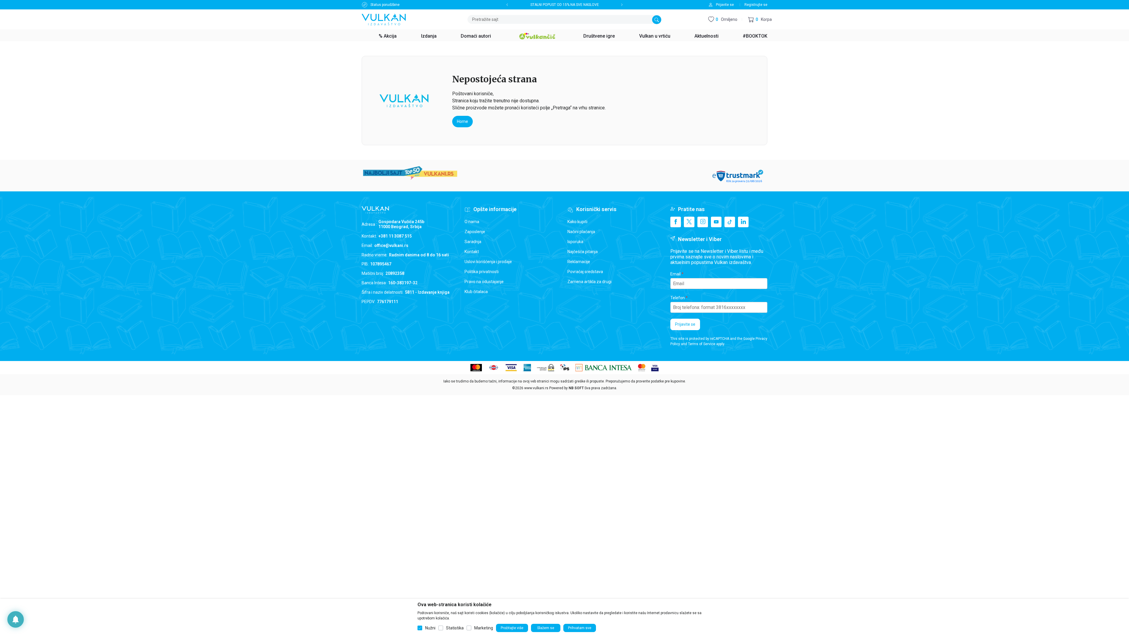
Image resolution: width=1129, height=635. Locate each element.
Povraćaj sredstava (585, 271)
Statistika (455, 628)
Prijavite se (685, 324)
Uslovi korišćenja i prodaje (488, 261)
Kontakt (472, 251)
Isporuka (575, 241)
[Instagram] (702, 222)
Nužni (430, 628)
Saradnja (473, 241)
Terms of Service (701, 344)
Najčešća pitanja (582, 251)
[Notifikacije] (15, 619)
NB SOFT (576, 388)
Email (675, 274)
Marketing (483, 628)
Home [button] (462, 121)
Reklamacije (578, 261)
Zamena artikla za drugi (589, 281)
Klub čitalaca (476, 291)
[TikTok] (729, 222)
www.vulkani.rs (536, 388)
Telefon (677, 297)
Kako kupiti (577, 221)
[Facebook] (675, 222)
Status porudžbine (385, 5)
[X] (689, 222)
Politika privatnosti (482, 271)
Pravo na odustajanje (484, 281)
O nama (472, 221)
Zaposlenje (475, 231)
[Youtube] (716, 222)
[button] (760, 19)
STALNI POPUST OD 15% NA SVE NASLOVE (564, 5)
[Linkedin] (743, 222)
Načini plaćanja (581, 231)
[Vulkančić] (537, 35)
